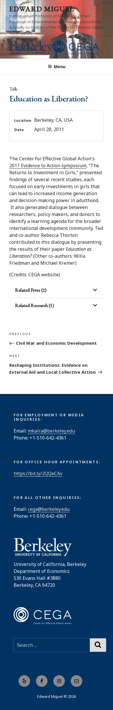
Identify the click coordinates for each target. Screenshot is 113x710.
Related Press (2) (30, 290)
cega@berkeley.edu (49, 509)
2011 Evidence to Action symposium (47, 165)
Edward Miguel (41, 8)
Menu (59, 66)
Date (19, 129)
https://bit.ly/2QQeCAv (38, 473)
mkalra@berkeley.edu (51, 431)
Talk (13, 89)
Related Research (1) (34, 305)
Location (22, 120)
